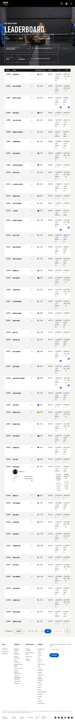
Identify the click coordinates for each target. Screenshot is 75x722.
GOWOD (40, 672)
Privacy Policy (14, 717)
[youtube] (65, 718)
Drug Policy (5, 651)
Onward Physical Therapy (40, 679)
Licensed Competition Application (17, 677)
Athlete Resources (17, 653)
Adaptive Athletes (16, 649)
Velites (39, 655)
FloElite (40, 701)
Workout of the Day (30, 653)
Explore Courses (28, 659)
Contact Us (17, 683)
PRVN (39, 682)
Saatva (39, 662)
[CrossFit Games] (5, 3)
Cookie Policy (22, 717)
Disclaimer (30, 717)
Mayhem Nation (42, 692)
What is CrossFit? (28, 649)
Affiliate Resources (17, 657)
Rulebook (4, 649)
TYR (39, 698)
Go (67, 631)
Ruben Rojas (41, 703)
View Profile (21, 471)
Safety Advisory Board (18, 665)
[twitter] (59, 718)
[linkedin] (69, 718)
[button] (71, 3)
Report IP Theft (44, 717)
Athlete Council (18, 668)
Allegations (5, 653)
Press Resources (17, 661)
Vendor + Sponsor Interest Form (17, 672)
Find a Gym (29, 656)
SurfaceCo (40, 675)
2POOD (40, 659)
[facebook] (55, 718)
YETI (39, 657)
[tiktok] (72, 718)
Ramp (39, 687)
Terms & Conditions (5, 717)
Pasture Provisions (40, 669)
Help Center (17, 681)
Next (48, 631)
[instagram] (62, 718)
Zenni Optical (41, 664)
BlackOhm (40, 694)
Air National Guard (41, 649)
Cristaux (40, 685)
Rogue (39, 652)
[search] (61, 3)
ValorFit (40, 696)
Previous (18, 631)
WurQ (39, 689)
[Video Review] (61, 107)
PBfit (39, 666)
